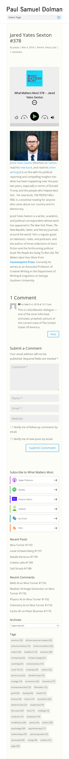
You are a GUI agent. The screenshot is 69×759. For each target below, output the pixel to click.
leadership (37, 704)
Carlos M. (15, 611)
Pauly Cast (50, 47)
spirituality (18, 740)
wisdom (45, 740)
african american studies (39, 640)
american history (20, 646)
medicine (17, 716)
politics (47, 722)
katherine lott (19, 704)
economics (32, 681)
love (31, 710)
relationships (19, 734)
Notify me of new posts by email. (33, 439)
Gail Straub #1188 (20, 568)
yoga (15, 746)
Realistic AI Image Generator (27, 589)
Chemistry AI (17, 605)
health (41, 693)
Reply (53, 334)
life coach (17, 710)
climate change (37, 657)
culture (46, 669)
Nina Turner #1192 (21, 545)
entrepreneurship (21, 687)
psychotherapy (37, 728)
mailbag (43, 710)
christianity (18, 657)
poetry (34, 722)
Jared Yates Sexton (21, 163)
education (48, 681)
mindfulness (18, 722)
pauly (16, 47)
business (46, 652)
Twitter (52, 163)
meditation (33, 716)
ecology (16, 681)
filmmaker (40, 687)
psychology (18, 728)
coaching (17, 663)
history (16, 699)
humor (29, 699)
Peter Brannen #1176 (38, 611)
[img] (34, 102)
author (16, 652)
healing (28, 693)
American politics (43, 646)
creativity (32, 669)
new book (26, 167)
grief (15, 693)
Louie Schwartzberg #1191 (26, 551)
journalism (44, 699)
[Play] (35, 116)
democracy (18, 675)
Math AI (14, 583)
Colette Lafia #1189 (21, 562)
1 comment (16, 51)
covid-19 (17, 669)
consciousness (34, 663)
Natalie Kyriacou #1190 (24, 557)
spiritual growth (39, 734)
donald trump (36, 675)
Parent (40, 47)
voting (32, 740)
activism (17, 640)
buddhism (30, 652)
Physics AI (16, 599)
